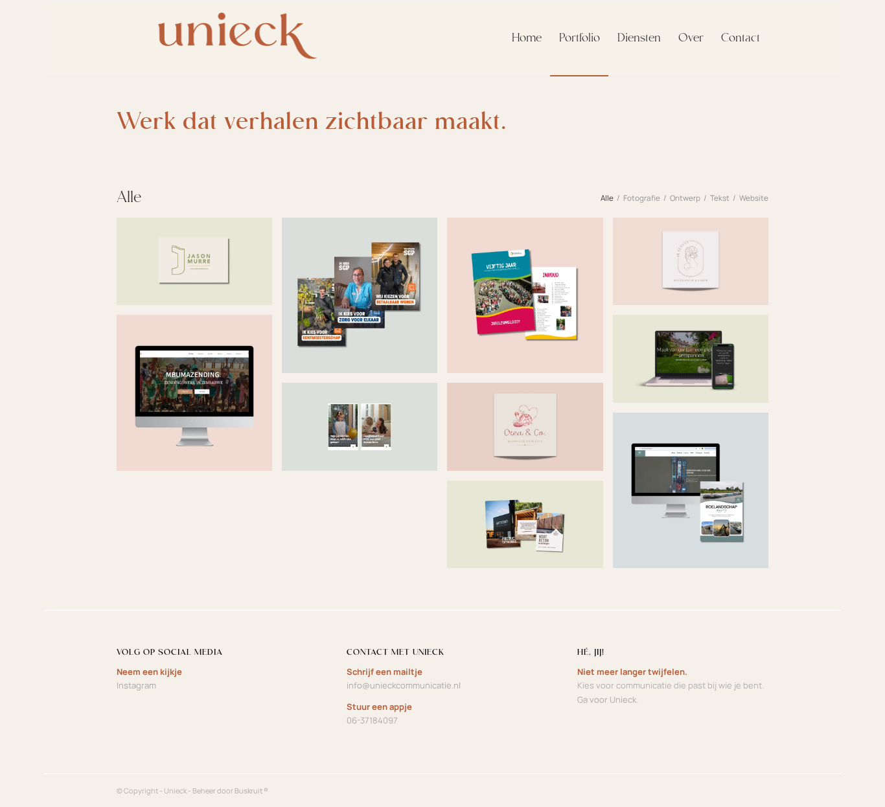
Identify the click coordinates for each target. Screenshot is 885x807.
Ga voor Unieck (606, 699)
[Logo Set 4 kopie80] (232, 38)
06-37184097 (372, 720)
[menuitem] (526, 38)
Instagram (136, 685)
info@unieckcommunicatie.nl (404, 685)
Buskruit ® (251, 790)
